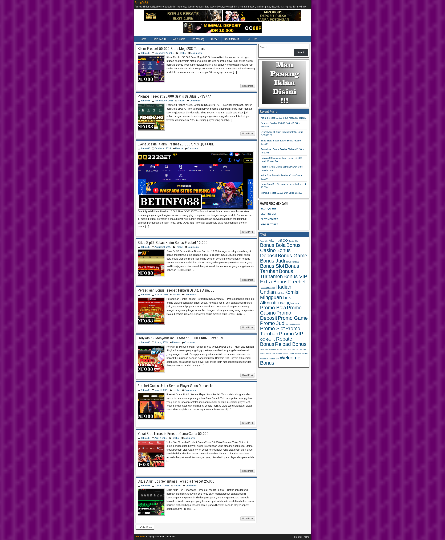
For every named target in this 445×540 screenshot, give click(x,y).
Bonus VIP (295, 276)
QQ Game (267, 339)
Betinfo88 (141, 3)
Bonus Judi (272, 261)
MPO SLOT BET (269, 224)
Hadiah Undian (275, 289)
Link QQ (284, 303)
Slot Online (289, 353)
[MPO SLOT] (262, 20)
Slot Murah (280, 353)
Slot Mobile (270, 353)
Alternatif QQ (278, 240)
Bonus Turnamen (276, 273)
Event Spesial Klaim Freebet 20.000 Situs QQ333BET (177, 144)
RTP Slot (252, 39)
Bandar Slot (293, 241)
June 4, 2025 (161, 342)
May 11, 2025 (161, 390)
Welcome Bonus (280, 360)
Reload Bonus (290, 344)
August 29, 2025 (163, 247)
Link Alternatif (231, 39)
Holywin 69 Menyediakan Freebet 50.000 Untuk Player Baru (181, 338)
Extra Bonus (274, 281)
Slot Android (273, 349)
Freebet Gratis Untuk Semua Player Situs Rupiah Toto (177, 386)
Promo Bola (273, 307)
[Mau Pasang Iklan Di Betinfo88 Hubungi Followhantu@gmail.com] (284, 103)
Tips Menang (197, 39)
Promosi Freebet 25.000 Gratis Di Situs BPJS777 (174, 96)
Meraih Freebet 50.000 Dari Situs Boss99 (281, 193)
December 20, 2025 (164, 53)
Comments (196, 53)
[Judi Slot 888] (183, 20)
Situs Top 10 (160, 39)
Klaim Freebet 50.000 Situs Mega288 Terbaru (171, 48)
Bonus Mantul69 (292, 262)
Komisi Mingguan (279, 294)
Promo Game (293, 318)
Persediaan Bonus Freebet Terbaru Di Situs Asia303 (176, 290)
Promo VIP (291, 333)
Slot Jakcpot (297, 349)
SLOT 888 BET (268, 214)
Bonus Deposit (275, 252)
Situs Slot (264, 349)
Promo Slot (272, 328)
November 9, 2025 (164, 100)
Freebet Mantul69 (267, 288)
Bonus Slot (272, 266)
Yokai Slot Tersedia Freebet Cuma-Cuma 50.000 (173, 433)
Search (263, 47)
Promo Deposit (275, 315)
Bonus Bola (273, 245)
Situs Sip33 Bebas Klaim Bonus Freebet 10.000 (173, 242)
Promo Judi (272, 323)
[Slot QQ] (222, 32)
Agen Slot (264, 241)
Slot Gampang (285, 349)
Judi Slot (280, 293)
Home (143, 39)
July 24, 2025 (161, 294)
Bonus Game (178, 39)
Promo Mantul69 (293, 324)
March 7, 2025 (162, 485)
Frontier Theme (301, 536)
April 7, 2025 (161, 438)
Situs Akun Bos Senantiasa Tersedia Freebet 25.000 (176, 481)
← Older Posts (144, 527)
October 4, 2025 (163, 148)
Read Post (247, 86)
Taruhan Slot (273, 359)
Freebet (214, 39)
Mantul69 (295, 303)
